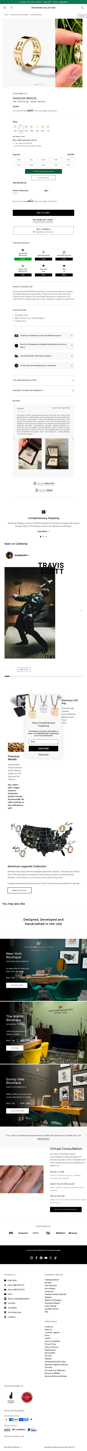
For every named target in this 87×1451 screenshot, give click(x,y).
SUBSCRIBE (43, 748)
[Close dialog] (59, 697)
